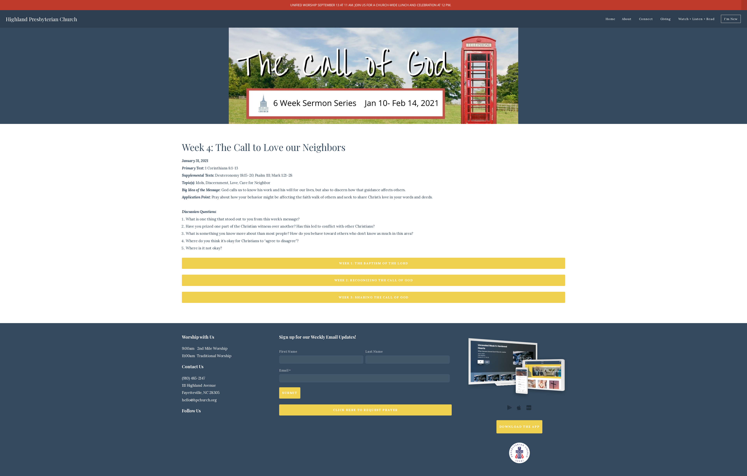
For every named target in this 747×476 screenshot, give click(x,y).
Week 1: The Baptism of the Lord (373, 263)
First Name (288, 351)
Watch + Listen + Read (696, 19)
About (627, 19)
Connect (646, 19)
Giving (666, 19)
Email (283, 370)
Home (610, 19)
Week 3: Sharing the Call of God (373, 297)
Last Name (374, 351)
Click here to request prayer (365, 410)
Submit (289, 393)
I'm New (731, 19)
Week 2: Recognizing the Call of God (373, 280)
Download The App (519, 427)
